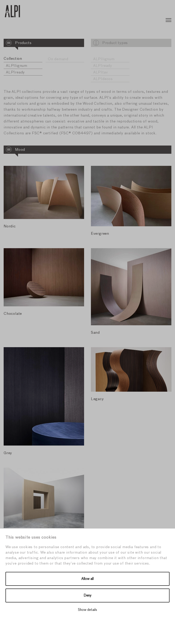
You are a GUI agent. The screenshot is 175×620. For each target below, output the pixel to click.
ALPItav (100, 72)
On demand (58, 59)
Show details (87, 610)
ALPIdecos (103, 79)
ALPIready (15, 72)
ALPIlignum (16, 66)
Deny (87, 595)
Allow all (87, 579)
